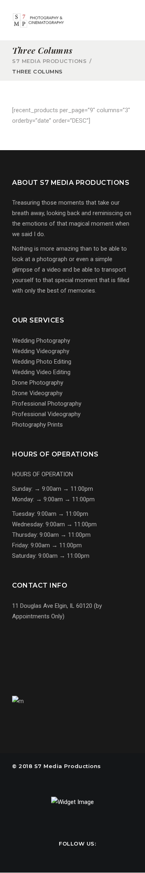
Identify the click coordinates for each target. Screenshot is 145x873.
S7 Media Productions (49, 61)
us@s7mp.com (42, 655)
